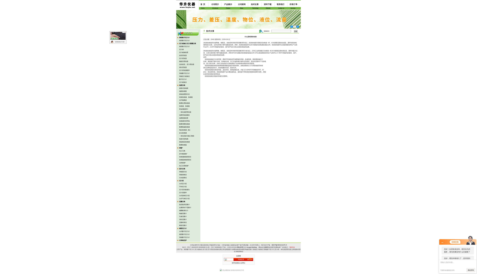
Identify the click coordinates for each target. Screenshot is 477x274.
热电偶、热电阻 (184, 106)
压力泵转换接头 (184, 189)
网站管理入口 (241, 247)
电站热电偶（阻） (185, 130)
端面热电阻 (183, 91)
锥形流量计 (183, 225)
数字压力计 (183, 79)
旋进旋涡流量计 (184, 204)
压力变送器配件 (184, 70)
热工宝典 (182, 151)
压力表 (181, 49)
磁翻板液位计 (183, 210)
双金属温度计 (183, 109)
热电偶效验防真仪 (185, 157)
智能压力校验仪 (184, 76)
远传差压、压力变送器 (186, 64)
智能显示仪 (183, 172)
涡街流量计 (183, 219)
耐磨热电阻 (183, 145)
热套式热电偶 (183, 139)
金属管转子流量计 (185, 207)
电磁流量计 (183, 213)
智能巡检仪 (183, 175)
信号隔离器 (183, 100)
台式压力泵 (183, 184)
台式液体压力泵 (184, 195)
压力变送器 (183, 58)
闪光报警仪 (183, 178)
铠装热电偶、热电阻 (186, 97)
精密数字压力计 (184, 40)
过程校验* (182, 163)
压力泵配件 (183, 192)
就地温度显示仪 (184, 94)
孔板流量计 (183, 216)
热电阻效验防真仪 (185, 160)
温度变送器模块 (184, 115)
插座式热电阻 (183, 88)
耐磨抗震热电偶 (184, 103)
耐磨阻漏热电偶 (184, 127)
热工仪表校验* (184, 166)
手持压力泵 (183, 187)
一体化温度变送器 (185, 112)
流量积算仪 (183, 222)
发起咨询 (471, 270)
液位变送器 (183, 67)
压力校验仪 (183, 82)
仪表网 (265, 247)
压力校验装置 (183, 52)
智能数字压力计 (184, 73)
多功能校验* (183, 154)
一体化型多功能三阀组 (186, 136)
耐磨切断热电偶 (184, 124)
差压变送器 (183, 55)
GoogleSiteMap (251, 247)
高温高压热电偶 (184, 142)
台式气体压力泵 (184, 198)
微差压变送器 (183, 61)
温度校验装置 (183, 118)
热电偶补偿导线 (184, 121)
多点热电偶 (183, 133)
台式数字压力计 (184, 231)
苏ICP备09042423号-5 (279, 245)
